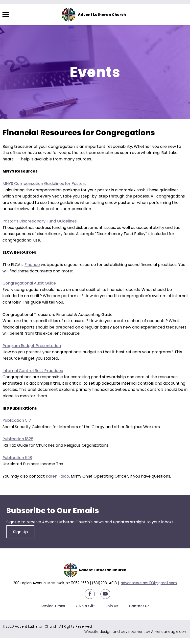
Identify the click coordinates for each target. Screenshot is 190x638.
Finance (32, 264)
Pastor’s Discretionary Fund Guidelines (40, 221)
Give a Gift (85, 605)
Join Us (111, 605)
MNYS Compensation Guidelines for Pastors (44, 183)
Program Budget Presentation (31, 346)
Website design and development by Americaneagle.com (136, 631)
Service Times (53, 605)
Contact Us (139, 605)
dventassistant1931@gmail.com (150, 582)
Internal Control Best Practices (32, 371)
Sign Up (20, 532)
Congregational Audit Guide (29, 283)
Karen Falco (57, 476)
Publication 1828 (17, 439)
